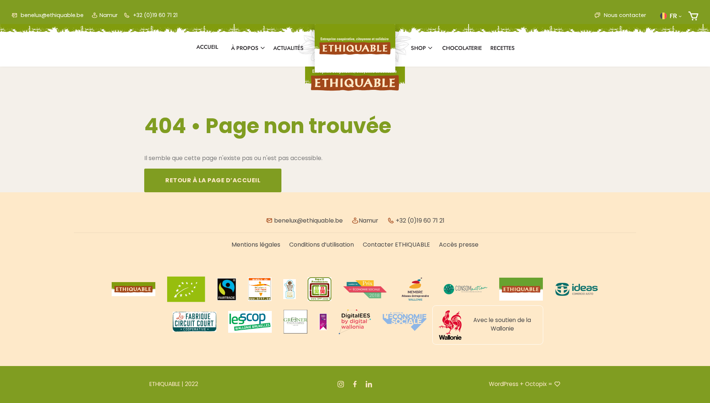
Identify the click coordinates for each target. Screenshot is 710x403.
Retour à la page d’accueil (212, 180)
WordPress (503, 384)
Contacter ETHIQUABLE (396, 244)
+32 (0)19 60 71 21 (155, 15)
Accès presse (459, 244)
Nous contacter (624, 15)
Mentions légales (255, 244)
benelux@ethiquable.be (51, 15)
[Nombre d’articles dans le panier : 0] (693, 16)
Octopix (536, 384)
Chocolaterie (462, 48)
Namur (108, 15)
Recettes (502, 48)
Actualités (288, 48)
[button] (671, 15)
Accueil (207, 47)
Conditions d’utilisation (321, 244)
